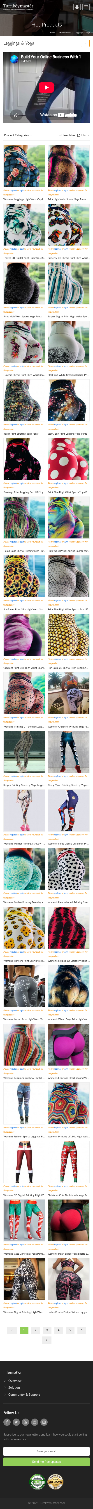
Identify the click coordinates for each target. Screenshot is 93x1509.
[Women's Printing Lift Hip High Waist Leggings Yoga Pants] (68, 1103)
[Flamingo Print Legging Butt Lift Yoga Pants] (24, 459)
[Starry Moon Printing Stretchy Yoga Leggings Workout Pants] (68, 751)
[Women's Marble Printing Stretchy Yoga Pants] (24, 869)
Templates (68, 135)
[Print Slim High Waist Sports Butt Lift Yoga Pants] (68, 576)
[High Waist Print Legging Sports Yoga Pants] (68, 517)
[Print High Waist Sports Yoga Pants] (68, 166)
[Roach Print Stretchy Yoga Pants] (24, 400)
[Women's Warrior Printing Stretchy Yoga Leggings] (24, 810)
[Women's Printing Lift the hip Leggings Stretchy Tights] (24, 693)
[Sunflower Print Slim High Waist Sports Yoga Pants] (24, 576)
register (13, 190)
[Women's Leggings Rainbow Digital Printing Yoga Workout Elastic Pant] (24, 1044)
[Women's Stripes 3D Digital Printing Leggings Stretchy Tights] (68, 927)
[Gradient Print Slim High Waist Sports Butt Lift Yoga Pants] (24, 634)
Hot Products (65, 33)
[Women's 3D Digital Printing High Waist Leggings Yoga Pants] (24, 1161)
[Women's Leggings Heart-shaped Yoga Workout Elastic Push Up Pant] (68, 1044)
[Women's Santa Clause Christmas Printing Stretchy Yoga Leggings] (68, 810)
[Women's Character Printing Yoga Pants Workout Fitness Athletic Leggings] (68, 693)
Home (52, 33)
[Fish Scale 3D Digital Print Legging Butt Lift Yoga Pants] (68, 634)
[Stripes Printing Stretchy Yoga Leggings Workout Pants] (24, 751)
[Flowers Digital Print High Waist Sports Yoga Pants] (24, 341)
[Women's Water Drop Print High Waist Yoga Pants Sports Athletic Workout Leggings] (68, 986)
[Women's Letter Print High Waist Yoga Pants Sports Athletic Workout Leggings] (24, 986)
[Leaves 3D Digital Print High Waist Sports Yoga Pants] (24, 224)
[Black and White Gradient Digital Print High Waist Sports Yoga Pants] (68, 341)
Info (83, 135)
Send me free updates (46, 1461)
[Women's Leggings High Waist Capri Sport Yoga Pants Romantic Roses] (24, 166)
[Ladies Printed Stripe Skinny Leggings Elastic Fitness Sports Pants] (68, 1279)
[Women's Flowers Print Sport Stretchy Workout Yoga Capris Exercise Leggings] (24, 927)
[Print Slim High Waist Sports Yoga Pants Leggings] (68, 459)
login (22, 190)
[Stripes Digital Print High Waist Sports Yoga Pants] (68, 283)
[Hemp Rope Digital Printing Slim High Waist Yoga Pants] (24, 517)
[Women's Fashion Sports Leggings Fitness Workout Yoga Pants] (24, 1103)
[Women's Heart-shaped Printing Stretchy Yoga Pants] (68, 869)
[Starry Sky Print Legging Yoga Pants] (68, 400)
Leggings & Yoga (82, 33)
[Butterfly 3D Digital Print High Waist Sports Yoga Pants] (68, 224)
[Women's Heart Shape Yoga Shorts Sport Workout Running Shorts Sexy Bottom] (68, 1220)
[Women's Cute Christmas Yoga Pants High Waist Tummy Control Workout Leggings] (24, 1220)
